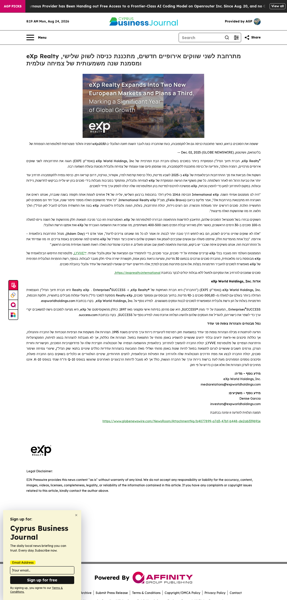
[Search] (227, 37)
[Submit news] (13, 285)
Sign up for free (42, 580)
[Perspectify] (13, 295)
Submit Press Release (112, 593)
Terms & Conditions (146, 593)
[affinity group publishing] (13, 305)
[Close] (76, 515)
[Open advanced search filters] (236, 37)
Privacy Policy (215, 593)
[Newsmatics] (13, 315)
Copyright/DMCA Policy (182, 593)
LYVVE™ (80, 253)
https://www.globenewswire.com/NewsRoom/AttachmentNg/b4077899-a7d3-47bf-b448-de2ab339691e (181, 421)
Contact (236, 593)
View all (277, 6)
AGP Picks (12, 6)
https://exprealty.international (137, 273)
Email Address (23, 562)
